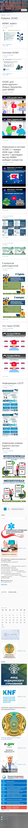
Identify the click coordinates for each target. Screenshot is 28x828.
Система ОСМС (10, 52)
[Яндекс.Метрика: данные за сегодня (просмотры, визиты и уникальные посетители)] (4, 818)
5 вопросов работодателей (10, 264)
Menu (24, 10)
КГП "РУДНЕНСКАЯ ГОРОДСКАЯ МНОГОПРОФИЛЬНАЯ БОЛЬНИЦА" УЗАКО (13, 5)
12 (10, 617)
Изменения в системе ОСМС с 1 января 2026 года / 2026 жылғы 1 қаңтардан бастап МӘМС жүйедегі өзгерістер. (13, 153)
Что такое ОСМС (11, 325)
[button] (5, 283)
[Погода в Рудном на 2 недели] (12, 591)
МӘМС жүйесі (9, 23)
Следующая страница (17, 509)
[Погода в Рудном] (9, 590)
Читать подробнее (6, 44)
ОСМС (7, 45)
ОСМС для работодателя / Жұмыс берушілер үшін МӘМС (12, 85)
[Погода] (3, 591)
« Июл (2, 627)
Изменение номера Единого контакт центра (12, 445)
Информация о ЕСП (12, 383)
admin (6, 27)
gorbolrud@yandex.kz (6, 582)
